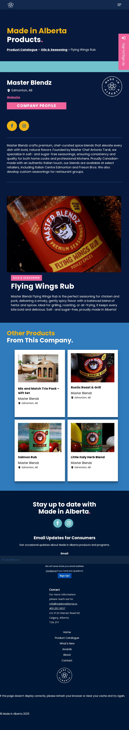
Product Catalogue (22, 50)
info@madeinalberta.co (63, 603)
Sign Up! (65, 575)
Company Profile (36, 105)
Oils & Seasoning (54, 50)
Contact (67, 660)
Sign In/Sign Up (124, 54)
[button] (119, 4)
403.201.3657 (57, 608)
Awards (67, 649)
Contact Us (51, 570)
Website (13, 97)
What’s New (67, 643)
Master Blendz (29, 82)
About (67, 655)
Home (67, 632)
